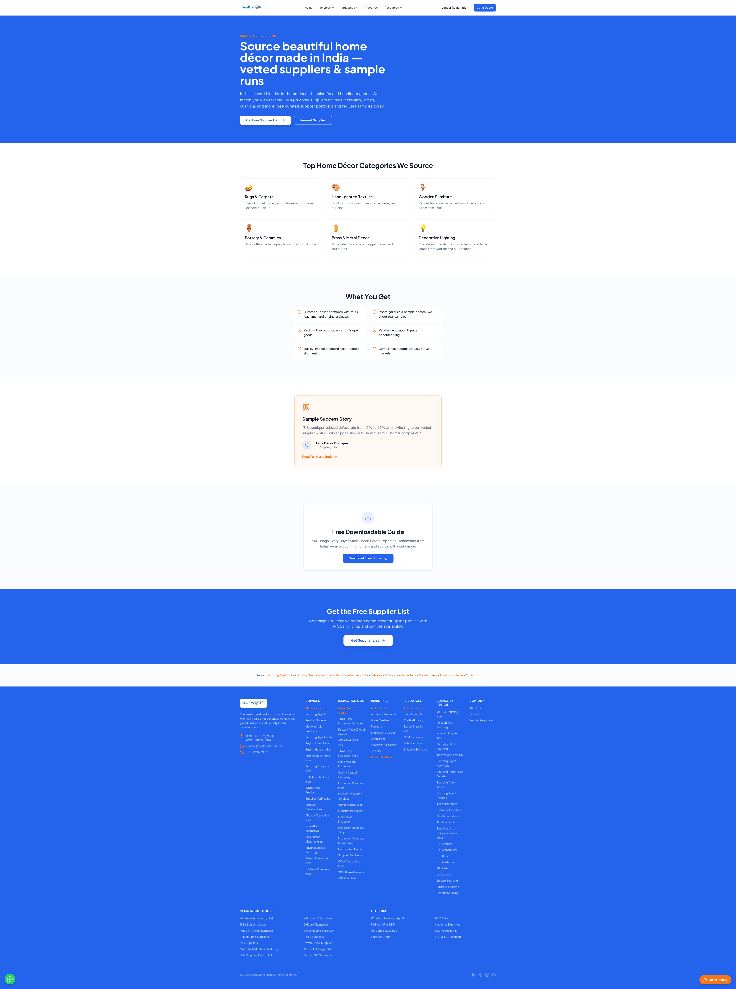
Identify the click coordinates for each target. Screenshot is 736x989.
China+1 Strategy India (318, 949)
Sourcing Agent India (281, 675)
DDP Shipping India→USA (256, 955)
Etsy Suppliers (249, 943)
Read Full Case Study (317, 457)
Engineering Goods (383, 732)
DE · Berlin (443, 856)
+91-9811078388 (256, 752)
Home (308, 7)
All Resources (413, 708)
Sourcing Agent (315, 714)
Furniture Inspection (350, 810)
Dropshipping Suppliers (319, 930)
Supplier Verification (318, 798)
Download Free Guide (365, 558)
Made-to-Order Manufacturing (259, 949)
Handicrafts (378, 738)
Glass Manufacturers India (351, 675)
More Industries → (383, 757)
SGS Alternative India (351, 872)
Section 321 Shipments (318, 955)
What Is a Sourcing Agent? (387, 918)
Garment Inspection (350, 804)
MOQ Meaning (444, 918)
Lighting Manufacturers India (314, 675)
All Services (313, 708)
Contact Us (473, 675)
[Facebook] (480, 975)
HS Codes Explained (384, 930)
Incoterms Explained (448, 924)
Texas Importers (447, 804)
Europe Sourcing (447, 880)
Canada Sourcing (447, 892)
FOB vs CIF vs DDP (383, 924)
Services (325, 7)
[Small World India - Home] (254, 7)
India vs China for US (450, 754)
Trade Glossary (413, 720)
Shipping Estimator (415, 749)
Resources (392, 7)
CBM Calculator (413, 737)
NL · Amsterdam (446, 862)
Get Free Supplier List (262, 120)
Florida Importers (447, 816)
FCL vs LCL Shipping (448, 936)
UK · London (444, 843)
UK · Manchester (447, 850)
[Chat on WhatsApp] (10, 979)
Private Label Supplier (318, 943)
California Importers (449, 810)
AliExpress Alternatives (318, 918)
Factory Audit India (350, 849)
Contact (474, 714)
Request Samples (312, 120)
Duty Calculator (413, 743)
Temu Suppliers (314, 936)
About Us (372, 7)
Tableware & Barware (384, 675)
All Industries (380, 708)
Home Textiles (380, 720)
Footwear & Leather (383, 744)
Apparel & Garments (383, 714)
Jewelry (376, 751)
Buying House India (318, 749)
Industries (348, 7)
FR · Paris (442, 868)
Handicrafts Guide (451, 675)
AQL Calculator (347, 878)
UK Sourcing (444, 874)
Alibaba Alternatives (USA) (256, 918)
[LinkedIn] (473, 975)
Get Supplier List (365, 640)
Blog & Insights (413, 714)
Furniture (376, 726)
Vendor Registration (455, 7)
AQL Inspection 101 (446, 930)
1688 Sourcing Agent (253, 924)
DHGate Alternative (316, 924)
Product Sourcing (317, 720)
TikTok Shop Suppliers (254, 936)
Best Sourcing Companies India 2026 (447, 833)
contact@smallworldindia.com (264, 746)
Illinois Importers (447, 822)
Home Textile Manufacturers (419, 675)
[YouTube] (494, 975)
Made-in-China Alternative (256, 930)
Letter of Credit (380, 936)
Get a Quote (485, 7)
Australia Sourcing (448, 886)
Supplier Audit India (350, 855)
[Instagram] (487, 975)
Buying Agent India (317, 743)
